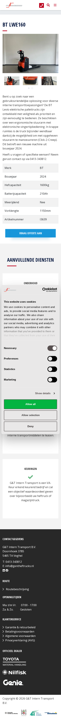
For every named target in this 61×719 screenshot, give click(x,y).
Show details (42, 393)
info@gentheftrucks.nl (19, 566)
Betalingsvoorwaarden (19, 631)
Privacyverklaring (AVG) (20, 640)
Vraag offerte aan (30, 233)
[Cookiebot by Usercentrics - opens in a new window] (43, 290)
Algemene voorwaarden (20, 636)
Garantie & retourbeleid (20, 627)
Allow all (30, 404)
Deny (30, 426)
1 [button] (29, 88)
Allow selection (31, 415)
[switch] (52, 358)
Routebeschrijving (17, 589)
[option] (12, 81)
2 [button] (32, 88)
